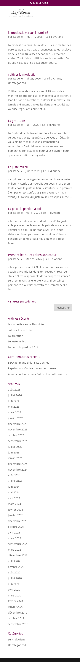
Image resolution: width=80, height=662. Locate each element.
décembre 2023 (17, 521)
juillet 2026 (15, 395)
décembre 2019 (17, 612)
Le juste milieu (18, 167)
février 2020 (15, 601)
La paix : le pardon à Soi (24, 209)
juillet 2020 (15, 578)
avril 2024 (14, 498)
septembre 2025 (18, 441)
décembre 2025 (17, 424)
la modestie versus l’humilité (28, 33)
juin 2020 (14, 584)
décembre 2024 (17, 464)
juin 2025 (14, 452)
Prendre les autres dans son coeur (32, 255)
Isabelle (18, 36)
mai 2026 (13, 406)
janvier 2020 (15, 607)
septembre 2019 (18, 624)
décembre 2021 (17, 555)
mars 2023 (14, 538)
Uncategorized (17, 83)
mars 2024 (14, 504)
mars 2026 (14, 412)
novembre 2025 (17, 429)
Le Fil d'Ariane (54, 36)
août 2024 (14, 475)
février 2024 (15, 509)
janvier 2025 (15, 458)
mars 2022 (14, 549)
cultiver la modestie (22, 74)
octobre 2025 (16, 435)
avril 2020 (14, 589)
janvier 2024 (15, 515)
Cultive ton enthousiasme (40, 368)
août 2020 (14, 572)
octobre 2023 (16, 526)
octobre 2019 (16, 618)
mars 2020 (14, 595)
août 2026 (14, 389)
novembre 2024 (17, 469)
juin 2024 (14, 486)
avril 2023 (14, 532)
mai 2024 (13, 492)
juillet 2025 (15, 446)
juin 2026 (14, 401)
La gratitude (16, 121)
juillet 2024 (15, 481)
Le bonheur (43, 362)
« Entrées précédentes (22, 301)
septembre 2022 (18, 544)
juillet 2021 (15, 561)
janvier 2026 (15, 418)
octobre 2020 (16, 567)
